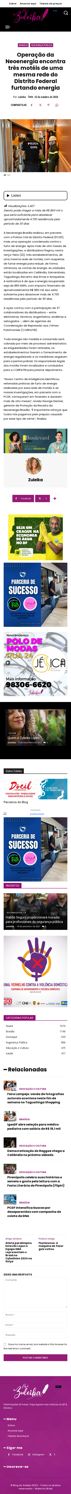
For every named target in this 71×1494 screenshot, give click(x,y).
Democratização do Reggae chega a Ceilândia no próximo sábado (36, 1153)
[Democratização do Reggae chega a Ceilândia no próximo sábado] (10, 1142)
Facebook (17, 1454)
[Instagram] (29, 1454)
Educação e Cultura (32, 1089)
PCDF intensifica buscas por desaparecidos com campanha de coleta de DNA (34, 1212)
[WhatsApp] (56, 105)
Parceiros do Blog (16, 802)
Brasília (23, 45)
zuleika (22, 97)
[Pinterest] (48, 105)
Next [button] (63, 663)
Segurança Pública (41, 45)
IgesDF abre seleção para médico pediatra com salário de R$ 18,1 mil (34, 1126)
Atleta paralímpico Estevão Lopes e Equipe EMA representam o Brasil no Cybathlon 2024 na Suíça (18, 1252)
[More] (55, 498)
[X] (40, 105)
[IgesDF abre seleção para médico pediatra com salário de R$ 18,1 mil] (10, 1116)
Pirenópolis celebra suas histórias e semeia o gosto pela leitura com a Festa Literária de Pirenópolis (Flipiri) (35, 1181)
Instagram (38, 1454)
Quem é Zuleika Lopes (24, 738)
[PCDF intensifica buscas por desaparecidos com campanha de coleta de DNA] (10, 1199)
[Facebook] (31, 105)
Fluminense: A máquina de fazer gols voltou (51, 1246)
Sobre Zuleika (14, 771)
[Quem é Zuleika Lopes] (35, 727)
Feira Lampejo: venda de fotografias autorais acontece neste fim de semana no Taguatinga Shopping (35, 1098)
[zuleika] (35, 465)
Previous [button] (8, 663)
